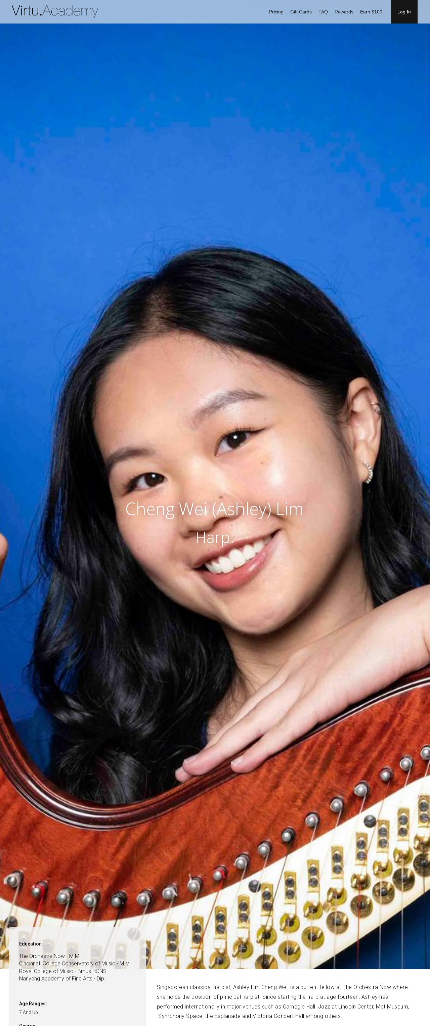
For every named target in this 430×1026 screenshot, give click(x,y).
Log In (404, 11)
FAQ (323, 11)
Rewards (344, 11)
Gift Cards (301, 11)
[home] (56, 12)
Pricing (276, 11)
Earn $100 (371, 11)
